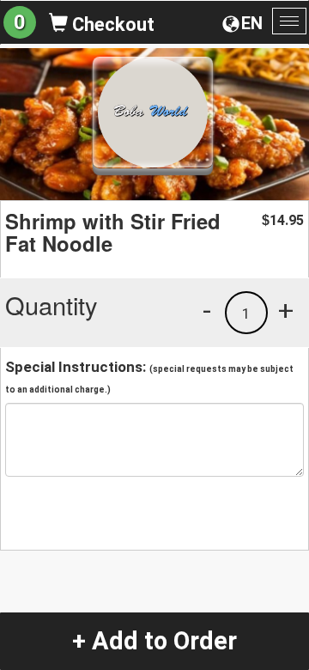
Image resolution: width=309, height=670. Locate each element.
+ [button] (286, 310)
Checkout (111, 24)
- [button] (207, 310)
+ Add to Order (154, 640)
